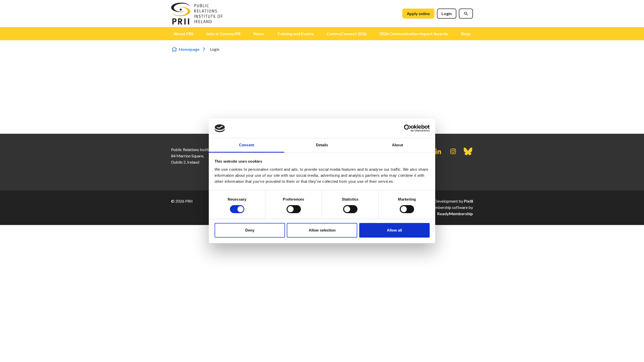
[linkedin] (438, 151)
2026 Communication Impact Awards (413, 33)
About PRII (183, 33)
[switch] (294, 209)
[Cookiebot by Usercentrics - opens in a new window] (408, 128)
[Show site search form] (466, 14)
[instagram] (453, 151)
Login (446, 13)
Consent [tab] (246, 145)
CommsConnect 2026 (347, 33)
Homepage (189, 49)
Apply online (418, 13)
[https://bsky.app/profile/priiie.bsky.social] (468, 151)
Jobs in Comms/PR (223, 33)
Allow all (394, 230)
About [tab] (397, 145)
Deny (249, 230)
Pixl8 (468, 201)
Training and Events (295, 33)
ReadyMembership (455, 213)
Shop (465, 33)
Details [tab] (322, 145)
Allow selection (322, 230)
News (258, 33)
